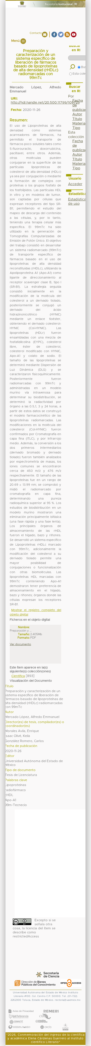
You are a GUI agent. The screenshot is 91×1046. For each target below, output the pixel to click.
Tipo (76, 128)
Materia (78, 123)
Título (77, 119)
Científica (18, 676)
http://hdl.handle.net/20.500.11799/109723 (45, 102)
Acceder (75, 184)
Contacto (36, 33)
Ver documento (20, 644)
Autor (77, 114)
